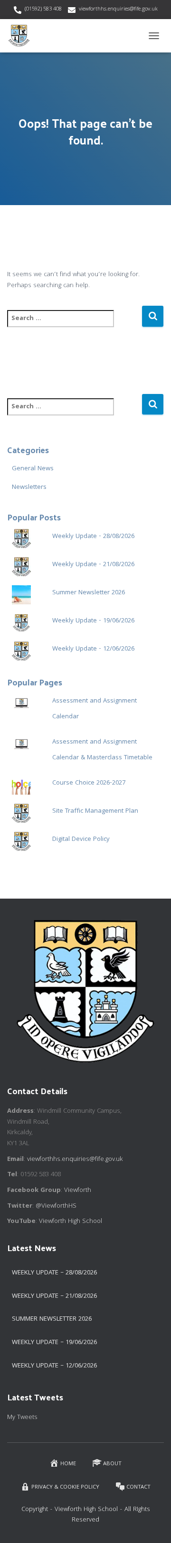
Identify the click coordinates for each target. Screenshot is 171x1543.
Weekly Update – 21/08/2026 (54, 1296)
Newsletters (29, 487)
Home (68, 1464)
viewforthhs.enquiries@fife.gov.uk (118, 9)
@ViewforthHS (56, 1206)
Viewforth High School (70, 1221)
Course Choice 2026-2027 (88, 783)
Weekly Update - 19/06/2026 (93, 621)
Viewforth (77, 1190)
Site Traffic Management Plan (95, 811)
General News (33, 469)
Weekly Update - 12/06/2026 (93, 649)
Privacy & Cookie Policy (65, 1487)
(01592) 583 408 (43, 9)
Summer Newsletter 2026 (88, 593)
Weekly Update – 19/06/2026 (54, 1342)
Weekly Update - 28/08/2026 (93, 536)
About (112, 1464)
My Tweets (22, 1417)
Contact (138, 1487)
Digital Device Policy (81, 839)
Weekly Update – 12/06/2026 (54, 1366)
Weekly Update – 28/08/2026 (54, 1273)
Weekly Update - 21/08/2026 (93, 564)
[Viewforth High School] (22, 36)
